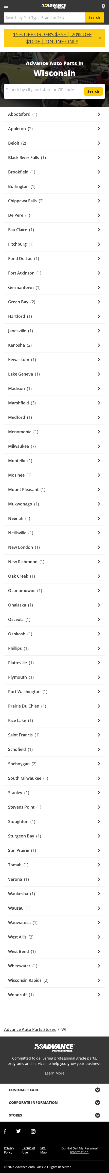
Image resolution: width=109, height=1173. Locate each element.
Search (94, 17)
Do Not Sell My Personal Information (79, 1150)
